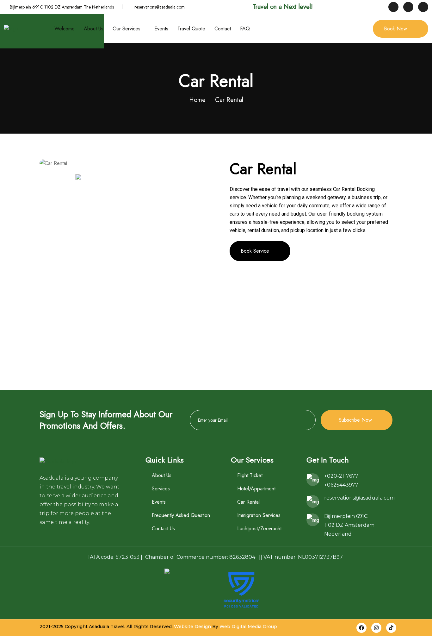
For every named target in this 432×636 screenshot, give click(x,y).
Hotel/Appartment (256, 488)
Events (161, 28)
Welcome (64, 28)
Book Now (395, 28)
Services (161, 488)
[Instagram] (376, 628)
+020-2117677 (341, 476)
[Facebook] (361, 628)
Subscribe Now (355, 420)
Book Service (255, 251)
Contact (222, 28)
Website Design (192, 626)
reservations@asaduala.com (159, 7)
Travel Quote (191, 28)
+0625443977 (341, 485)
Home (197, 99)
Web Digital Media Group (248, 626)
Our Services (126, 28)
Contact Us (163, 528)
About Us (93, 28)
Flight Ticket (249, 475)
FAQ (245, 28)
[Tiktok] (391, 628)
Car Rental (248, 502)
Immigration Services (259, 515)
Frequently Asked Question (181, 515)
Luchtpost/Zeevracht (259, 528)
